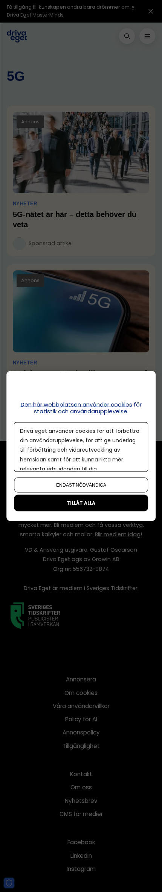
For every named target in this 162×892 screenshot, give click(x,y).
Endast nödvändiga (81, 485)
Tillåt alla (81, 503)
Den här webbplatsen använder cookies (76, 404)
